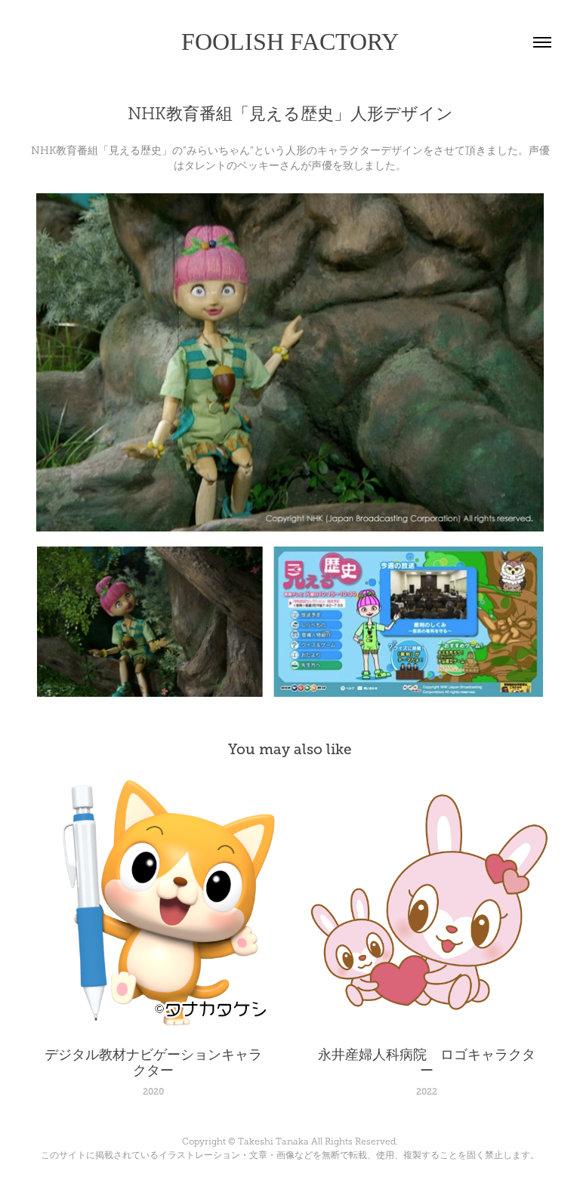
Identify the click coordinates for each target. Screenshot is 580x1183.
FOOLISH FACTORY (290, 41)
